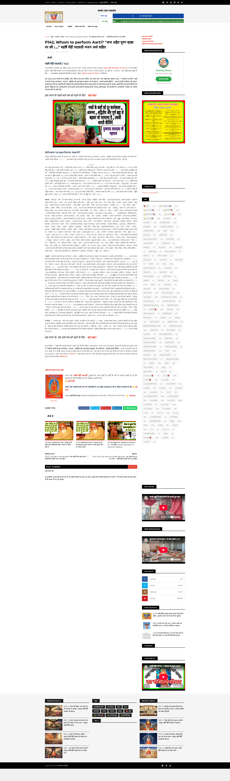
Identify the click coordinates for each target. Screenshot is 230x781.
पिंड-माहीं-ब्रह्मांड (164, 289)
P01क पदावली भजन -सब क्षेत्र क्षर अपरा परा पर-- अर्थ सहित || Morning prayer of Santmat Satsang (121, 444)
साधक (164, 367)
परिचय (153, 285)
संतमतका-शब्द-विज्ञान (149, 342)
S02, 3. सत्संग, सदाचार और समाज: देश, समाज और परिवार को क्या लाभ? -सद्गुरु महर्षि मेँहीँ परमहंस (76, 722)
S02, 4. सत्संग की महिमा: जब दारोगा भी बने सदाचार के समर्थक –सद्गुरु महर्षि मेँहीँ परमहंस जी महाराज (76, 708)
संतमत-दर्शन (168, 338)
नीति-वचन (161, 280)
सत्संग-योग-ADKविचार (150, 359)
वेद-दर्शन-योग (147, 318)
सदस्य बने (72, 354)
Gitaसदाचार (153, 392)
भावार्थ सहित (54, 370)
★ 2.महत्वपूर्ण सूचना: (131, 16)
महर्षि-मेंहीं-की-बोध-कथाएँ (151, 305)
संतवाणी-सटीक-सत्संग (150, 347)
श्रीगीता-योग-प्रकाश (175, 326)
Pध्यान (145, 425)
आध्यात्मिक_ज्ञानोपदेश (167, 227)
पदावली (57, 37)
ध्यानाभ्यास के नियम (147, 41)
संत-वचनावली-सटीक (149, 338)
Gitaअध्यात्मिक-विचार (150, 384)
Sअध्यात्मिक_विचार (149, 433)
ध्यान (164, 264)
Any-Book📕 (148, 376)
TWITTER (152, 585)
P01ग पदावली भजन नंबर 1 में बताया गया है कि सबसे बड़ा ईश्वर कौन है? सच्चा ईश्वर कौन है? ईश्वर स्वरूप (89, 444)
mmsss (175, 413)
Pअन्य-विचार (173, 417)
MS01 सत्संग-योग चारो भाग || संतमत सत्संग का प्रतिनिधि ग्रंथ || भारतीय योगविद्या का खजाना (167, 624)
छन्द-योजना (162, 247)
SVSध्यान (147, 442)
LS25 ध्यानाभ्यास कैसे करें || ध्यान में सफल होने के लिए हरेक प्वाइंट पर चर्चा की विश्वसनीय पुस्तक (168, 634)
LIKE (181, 579)
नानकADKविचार (148, 276)
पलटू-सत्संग (167, 285)
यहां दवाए (132, 395)
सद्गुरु (166, 363)
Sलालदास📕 (147, 438)
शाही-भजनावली (154, 322)
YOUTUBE (152, 598)
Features (58, 26)
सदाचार (152, 363)
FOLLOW (180, 585)
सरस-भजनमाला (148, 367)
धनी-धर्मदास (147, 260)
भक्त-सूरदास (147, 297)
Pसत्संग (160, 425)
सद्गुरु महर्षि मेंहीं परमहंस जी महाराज (115, 68)
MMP (169, 392)
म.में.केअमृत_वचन (148, 301)
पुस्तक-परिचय (147, 293)
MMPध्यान (171, 400)
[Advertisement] (163, 164)
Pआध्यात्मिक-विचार (154, 421)
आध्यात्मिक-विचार (148, 231)
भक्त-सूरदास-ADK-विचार (168, 297)
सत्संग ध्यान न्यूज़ (92, 26)
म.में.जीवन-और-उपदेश (169, 301)
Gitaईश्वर (147, 388)
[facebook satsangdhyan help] (162, 766)
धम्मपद (151, 264)
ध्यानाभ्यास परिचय (147, 36)
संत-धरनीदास (171, 330)
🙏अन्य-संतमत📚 (149, 210)
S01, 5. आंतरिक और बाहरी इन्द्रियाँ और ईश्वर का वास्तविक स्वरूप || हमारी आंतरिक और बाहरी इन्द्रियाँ (171, 708)
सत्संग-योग (147, 355)
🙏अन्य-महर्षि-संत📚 (165, 206)
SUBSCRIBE (163, 79)
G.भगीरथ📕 (147, 380)
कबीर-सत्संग (163, 235)
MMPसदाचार (148, 409)
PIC (152, 429)
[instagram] (174, 2)
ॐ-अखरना (147, 222)
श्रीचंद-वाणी (153, 330)
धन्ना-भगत (163, 260)
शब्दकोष (70, 26)
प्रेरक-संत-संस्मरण (167, 293)
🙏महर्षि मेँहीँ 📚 (167, 210)
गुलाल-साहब (170, 239)
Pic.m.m (166, 429)
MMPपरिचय (147, 404)
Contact (61, 2)
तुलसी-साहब (152, 251)
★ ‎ (119, 16)
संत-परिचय (147, 334)
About (53, 2)
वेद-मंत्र (163, 318)
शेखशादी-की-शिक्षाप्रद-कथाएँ (152, 326)
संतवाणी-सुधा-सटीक (149, 351)
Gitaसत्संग (178, 388)
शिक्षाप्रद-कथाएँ (172, 322)
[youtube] (171, 2)
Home (47, 2)
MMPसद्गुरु (166, 409)
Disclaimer (81, 2)
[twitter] (167, 2)
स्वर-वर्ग (163, 371)
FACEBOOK (153, 579)
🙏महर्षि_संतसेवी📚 (149, 214)
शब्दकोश (177, 318)
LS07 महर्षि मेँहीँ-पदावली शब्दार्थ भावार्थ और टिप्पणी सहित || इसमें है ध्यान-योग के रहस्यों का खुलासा (168, 615)
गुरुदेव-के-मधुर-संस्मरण (150, 239)
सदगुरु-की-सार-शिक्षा (172, 359)
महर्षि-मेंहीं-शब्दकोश (172, 305)
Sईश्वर (166, 433)
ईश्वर (52, 37)
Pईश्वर (62, 37)
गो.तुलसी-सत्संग (148, 243)
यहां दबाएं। (92, 337)
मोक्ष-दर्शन (170, 309)
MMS (146, 413)
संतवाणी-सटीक (169, 342)
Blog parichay (92, 2)
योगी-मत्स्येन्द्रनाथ (149, 313)
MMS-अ (160, 413)
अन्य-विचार (147, 227)
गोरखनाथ (146, 247)
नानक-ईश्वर (168, 268)
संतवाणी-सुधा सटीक (171, 347)
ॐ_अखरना (167, 218)
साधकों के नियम (146, 39)
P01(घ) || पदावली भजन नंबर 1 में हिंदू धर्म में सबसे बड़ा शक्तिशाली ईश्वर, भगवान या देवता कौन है (58, 444)
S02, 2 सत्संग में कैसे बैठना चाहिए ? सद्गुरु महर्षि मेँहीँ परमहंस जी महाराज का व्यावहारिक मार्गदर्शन (75, 736)
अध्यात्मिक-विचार (165, 222)
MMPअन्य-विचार (173, 396)
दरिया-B (146, 256)
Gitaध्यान (162, 388)
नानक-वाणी (163, 272)
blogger (132, 467)
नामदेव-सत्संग (167, 276)
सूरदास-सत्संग (148, 371)
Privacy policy (71, 2)
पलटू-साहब (147, 289)
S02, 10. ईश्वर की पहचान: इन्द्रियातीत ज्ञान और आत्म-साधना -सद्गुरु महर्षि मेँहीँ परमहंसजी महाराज (170, 736)
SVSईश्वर (165, 438)
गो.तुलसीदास (165, 243)
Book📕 (166, 376)
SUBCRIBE (180, 598)
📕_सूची (146, 206)
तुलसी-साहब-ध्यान (170, 251)
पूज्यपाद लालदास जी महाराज (90, 73)
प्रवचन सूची (113, 2)
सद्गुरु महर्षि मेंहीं (104, 2)
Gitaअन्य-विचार (170, 384)
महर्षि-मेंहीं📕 (152, 309)
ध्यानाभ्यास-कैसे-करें (149, 268)
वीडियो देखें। (64, 356)
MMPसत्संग (164, 404)
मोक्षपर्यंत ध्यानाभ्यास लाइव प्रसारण (152, 44)
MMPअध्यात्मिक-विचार (150, 396)
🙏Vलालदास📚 (148, 218)
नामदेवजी (146, 280)
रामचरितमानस (167, 313)
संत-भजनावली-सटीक (166, 334)
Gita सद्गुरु (165, 380)
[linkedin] (182, 2)
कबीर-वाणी (147, 235)
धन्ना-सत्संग (178, 260)
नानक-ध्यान (147, 272)
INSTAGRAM (153, 592)
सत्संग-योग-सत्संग (165, 355)
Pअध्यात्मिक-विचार (155, 417)
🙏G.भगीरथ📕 (169, 214)
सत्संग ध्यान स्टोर (80, 26)
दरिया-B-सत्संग (162, 256)
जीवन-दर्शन (178, 247)
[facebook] (163, 2)
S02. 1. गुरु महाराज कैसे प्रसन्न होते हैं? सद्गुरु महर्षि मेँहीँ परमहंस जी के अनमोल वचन (76, 750)
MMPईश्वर (153, 400)
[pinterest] (178, 2)
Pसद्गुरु (174, 425)
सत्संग (167, 351)
